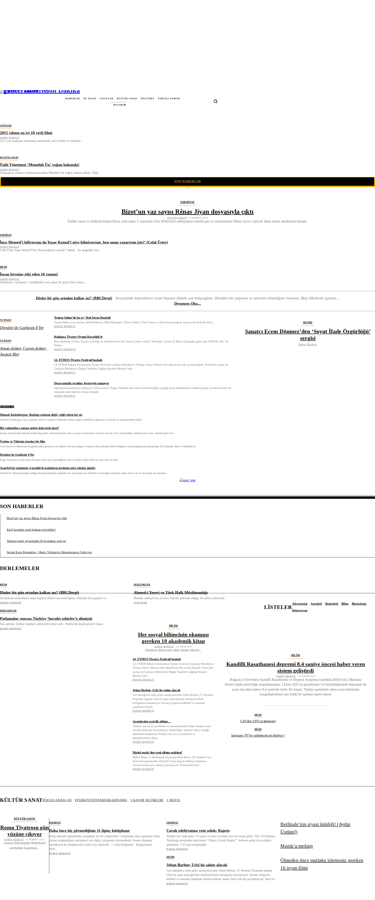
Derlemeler (142, 584)
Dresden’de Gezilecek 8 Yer (22, 327)
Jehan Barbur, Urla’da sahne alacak (156, 690)
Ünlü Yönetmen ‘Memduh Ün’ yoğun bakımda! (39, 164)
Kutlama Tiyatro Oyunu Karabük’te (78, 336)
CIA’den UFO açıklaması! (258, 721)
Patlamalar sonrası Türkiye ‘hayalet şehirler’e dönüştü (46, 618)
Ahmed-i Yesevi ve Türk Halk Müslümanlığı (171, 592)
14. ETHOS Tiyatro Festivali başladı (78, 360)
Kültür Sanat (9, 157)
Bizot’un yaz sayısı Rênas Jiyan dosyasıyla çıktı (187, 211)
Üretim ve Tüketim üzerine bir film (22, 441)
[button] (215, 101)
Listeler (6, 125)
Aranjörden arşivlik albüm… (152, 721)
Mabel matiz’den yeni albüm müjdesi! (157, 752)
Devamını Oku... (187, 303)
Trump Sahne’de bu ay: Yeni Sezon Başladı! (82, 317)
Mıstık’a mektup (296, 846)
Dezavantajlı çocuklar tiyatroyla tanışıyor (81, 383)
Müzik (170, 857)
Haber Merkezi (9, 137)
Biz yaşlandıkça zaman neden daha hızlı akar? (29, 428)
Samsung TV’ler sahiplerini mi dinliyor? (258, 735)
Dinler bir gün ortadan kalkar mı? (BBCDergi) (74, 298)
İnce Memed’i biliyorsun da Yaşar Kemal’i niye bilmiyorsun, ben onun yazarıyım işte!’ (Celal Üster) (84, 242)
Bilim (3, 267)
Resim (307, 322)
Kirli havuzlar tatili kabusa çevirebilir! (31, 529)
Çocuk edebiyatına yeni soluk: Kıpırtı (198, 830)
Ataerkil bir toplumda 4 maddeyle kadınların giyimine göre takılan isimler (47, 468)
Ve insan (5, 320)
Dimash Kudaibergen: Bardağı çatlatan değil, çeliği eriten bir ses (41, 414)
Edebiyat (187, 202)
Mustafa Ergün (177, 218)
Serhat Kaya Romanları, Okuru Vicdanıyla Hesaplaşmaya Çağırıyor (49, 552)
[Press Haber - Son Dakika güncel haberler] (17, 101)
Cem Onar (140, 603)
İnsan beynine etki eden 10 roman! (29, 274)
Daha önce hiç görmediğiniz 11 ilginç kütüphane (89, 830)
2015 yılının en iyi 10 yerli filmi (26, 133)
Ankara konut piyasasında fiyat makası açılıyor (36, 541)
